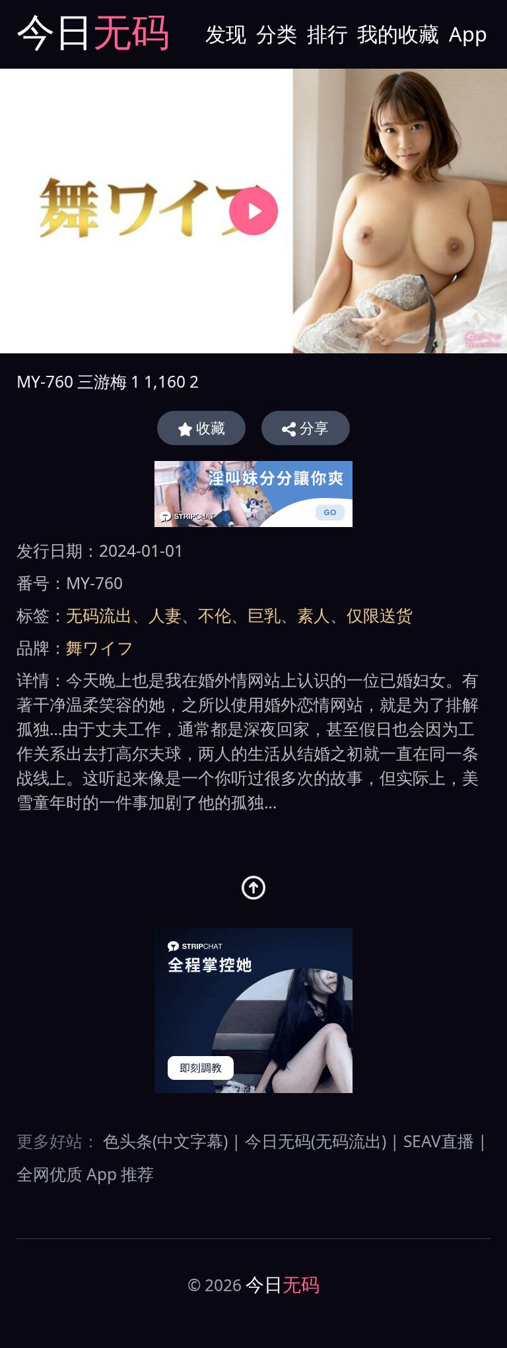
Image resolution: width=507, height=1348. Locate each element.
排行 (327, 34)
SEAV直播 (438, 1141)
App (468, 34)
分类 (276, 34)
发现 (225, 34)
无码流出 (99, 615)
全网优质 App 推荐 (85, 1174)
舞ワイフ (100, 647)
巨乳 (264, 615)
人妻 (165, 615)
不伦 (214, 615)
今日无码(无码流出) (315, 1141)
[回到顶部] (254, 888)
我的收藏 (398, 34)
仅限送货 (380, 615)
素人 (313, 615)
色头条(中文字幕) (165, 1141)
